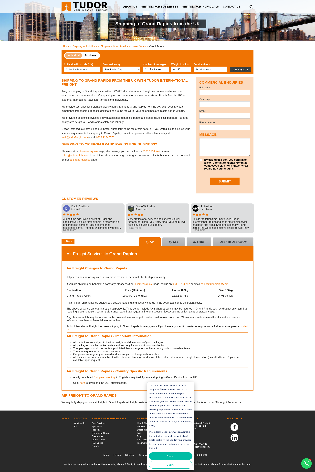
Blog (139, 436)
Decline (171, 464)
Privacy (117, 455)
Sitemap (129, 455)
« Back (68, 241)
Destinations (143, 429)
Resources (97, 436)
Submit (225, 181)
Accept (170, 455)
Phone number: (207, 122)
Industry (96, 429)
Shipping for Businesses (159, 6)
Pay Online (97, 443)
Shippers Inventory (105, 377)
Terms (106, 455)
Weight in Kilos (180, 64)
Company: (204, 99)
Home (65, 418)
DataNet (96, 446)
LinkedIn (234, 438)
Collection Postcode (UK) (78, 64)
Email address (202, 64)
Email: (202, 110)
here (82, 383)
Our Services (98, 423)
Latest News (98, 439)
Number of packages (154, 64)
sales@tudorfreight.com (75, 155)
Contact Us (231, 6)
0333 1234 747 (105, 137)
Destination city (111, 64)
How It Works (144, 423)
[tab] (233, 241)
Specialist (97, 426)
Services (141, 426)
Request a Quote (101, 433)
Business (91, 55)
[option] (93, 218)
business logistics (80, 159)
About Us (130, 6)
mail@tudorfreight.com (75, 137)
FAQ (139, 433)
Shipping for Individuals (200, 6)
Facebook (234, 427)
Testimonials (143, 443)
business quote (89, 151)
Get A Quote (240, 69)
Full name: (204, 87)
